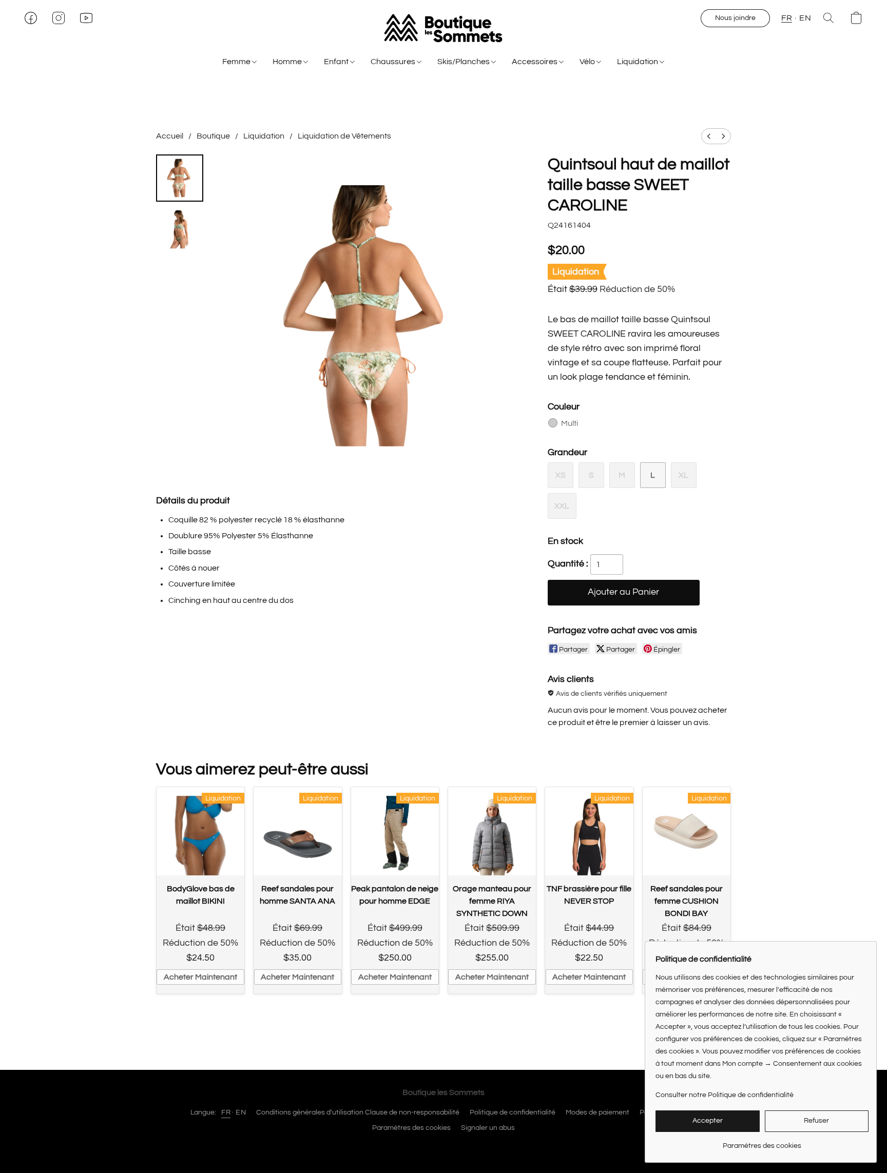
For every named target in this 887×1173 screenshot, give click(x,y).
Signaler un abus (488, 1127)
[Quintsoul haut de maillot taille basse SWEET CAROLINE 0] (179, 178)
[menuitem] (709, 136)
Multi (569, 423)
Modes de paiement (597, 1112)
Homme (288, 61)
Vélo (588, 61)
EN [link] (241, 1112)
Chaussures (394, 61)
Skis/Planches (464, 61)
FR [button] (786, 18)
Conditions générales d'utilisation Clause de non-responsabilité (357, 1112)
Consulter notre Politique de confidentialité (724, 1095)
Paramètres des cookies (411, 1127)
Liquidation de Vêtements (344, 136)
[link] (762, 1142)
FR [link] (225, 1112)
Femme (237, 61)
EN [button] (805, 18)
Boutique (213, 136)
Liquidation (638, 61)
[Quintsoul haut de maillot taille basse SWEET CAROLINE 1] (179, 229)
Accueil (169, 136)
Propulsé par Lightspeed (443, 1145)
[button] (443, 28)
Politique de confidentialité (512, 1112)
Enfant (337, 61)
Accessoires (535, 61)
